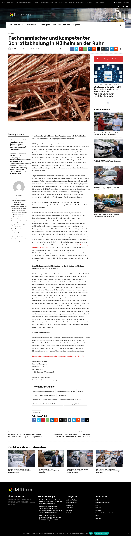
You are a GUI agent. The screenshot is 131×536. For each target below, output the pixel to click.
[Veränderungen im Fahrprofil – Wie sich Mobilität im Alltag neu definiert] (108, 203)
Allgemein (11, 33)
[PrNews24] (10, 48)
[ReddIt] (94, 49)
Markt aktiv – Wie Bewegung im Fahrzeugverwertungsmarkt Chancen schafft (20, 158)
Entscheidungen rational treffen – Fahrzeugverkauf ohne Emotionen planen (107, 160)
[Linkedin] (90, 49)
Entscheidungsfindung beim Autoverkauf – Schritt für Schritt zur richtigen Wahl (18, 170)
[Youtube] (127, 6)
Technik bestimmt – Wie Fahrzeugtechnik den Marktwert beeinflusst (48, 471)
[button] (120, 25)
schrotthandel (37, 408)
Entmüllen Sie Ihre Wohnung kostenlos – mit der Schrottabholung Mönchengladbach (26, 435)
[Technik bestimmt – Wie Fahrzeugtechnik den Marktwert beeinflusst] (51, 458)
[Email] (98, 49)
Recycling (80, 391)
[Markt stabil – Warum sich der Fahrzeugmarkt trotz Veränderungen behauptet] (109, 458)
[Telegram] (112, 49)
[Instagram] (119, 6)
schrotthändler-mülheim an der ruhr (74, 408)
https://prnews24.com (18, 198)
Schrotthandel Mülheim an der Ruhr (52, 408)
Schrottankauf (37, 403)
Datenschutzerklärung (101, 533)
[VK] (83, 420)
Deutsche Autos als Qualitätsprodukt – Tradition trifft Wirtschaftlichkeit (106, 133)
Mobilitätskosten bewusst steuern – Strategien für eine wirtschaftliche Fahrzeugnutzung (20, 471)
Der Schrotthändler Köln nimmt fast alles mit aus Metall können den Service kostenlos (71, 435)
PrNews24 (17, 48)
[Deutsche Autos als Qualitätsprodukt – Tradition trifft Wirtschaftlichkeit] (108, 121)
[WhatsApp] (85, 49)
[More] (121, 49)
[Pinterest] (81, 49)
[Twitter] (123, 6)
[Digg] (87, 420)
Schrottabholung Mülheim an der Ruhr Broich (45, 399)
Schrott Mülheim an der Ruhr (47, 395)
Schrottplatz (36, 412)
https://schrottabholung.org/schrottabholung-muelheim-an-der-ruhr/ (58, 356)
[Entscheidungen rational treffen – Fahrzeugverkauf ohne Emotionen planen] (108, 148)
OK (91, 533)
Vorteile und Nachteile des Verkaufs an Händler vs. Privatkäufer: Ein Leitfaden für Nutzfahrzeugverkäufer (50, 501)
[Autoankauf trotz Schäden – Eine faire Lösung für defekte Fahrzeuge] (108, 175)
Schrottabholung (61, 395)
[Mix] (116, 49)
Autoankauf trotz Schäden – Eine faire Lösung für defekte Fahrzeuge (106, 188)
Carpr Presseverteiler (105, 84)
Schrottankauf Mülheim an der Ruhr (52, 403)
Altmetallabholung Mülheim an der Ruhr (44, 391)
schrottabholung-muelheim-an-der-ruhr (70, 399)
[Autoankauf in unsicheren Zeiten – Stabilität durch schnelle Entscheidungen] (80, 458)
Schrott (35, 395)
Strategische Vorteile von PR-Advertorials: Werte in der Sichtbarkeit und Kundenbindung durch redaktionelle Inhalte (108, 91)
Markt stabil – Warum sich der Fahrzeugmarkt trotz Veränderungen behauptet (108, 471)
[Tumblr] (107, 49)
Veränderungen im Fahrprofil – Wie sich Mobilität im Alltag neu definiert (106, 215)
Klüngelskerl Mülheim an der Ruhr (66, 391)
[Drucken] (103, 49)
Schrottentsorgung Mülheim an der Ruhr (75, 403)
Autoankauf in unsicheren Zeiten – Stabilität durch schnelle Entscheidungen (78, 471)
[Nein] (129, 533)
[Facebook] (115, 6)
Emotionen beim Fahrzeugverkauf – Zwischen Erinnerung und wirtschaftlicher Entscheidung (18, 146)
